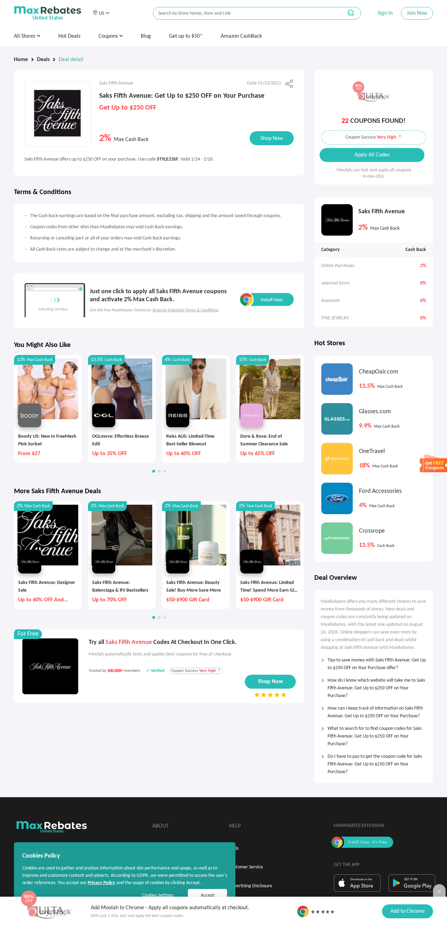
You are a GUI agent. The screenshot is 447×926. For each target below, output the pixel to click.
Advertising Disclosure (250, 886)
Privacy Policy (101, 883)
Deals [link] (43, 59)
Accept (207, 895)
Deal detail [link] (71, 59)
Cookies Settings (157, 895)
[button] (101, 13)
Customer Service (246, 867)
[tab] (374, 662)
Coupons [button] (108, 36)
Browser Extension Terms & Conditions (186, 310)
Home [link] (21, 59)
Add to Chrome (407, 911)
